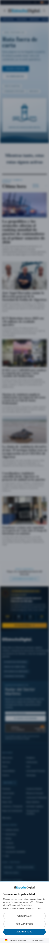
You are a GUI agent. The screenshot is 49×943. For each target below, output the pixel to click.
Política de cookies (36, 940)
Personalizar (24, 915)
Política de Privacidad (18, 940)
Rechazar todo (24, 923)
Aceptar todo (24, 931)
